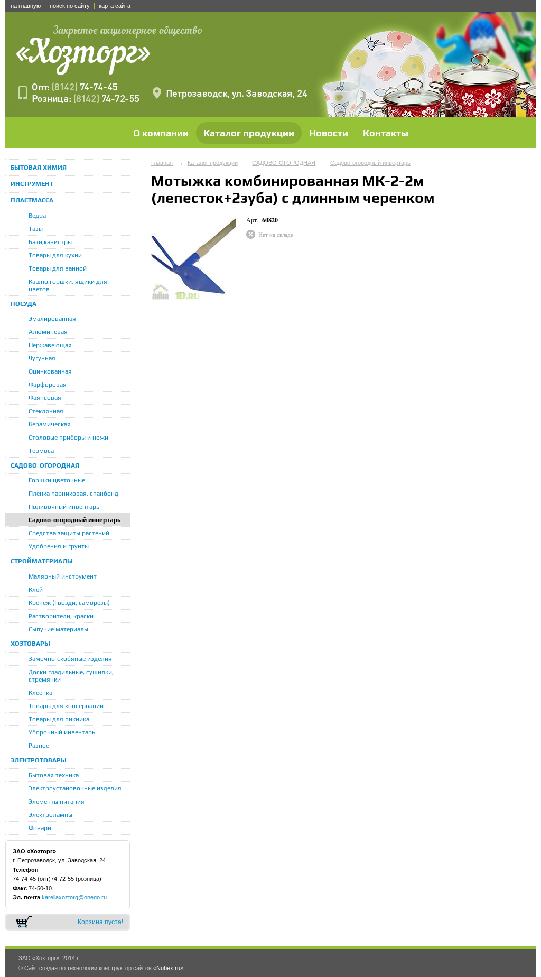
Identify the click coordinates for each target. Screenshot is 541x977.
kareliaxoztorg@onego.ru (74, 897)
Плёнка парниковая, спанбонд (73, 493)
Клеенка (40, 692)
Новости (328, 132)
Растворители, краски (61, 616)
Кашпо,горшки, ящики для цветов (68, 285)
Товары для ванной (58, 268)
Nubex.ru (168, 968)
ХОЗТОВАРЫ (30, 643)
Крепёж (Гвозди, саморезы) (69, 603)
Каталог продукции (248, 132)
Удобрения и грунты (59, 546)
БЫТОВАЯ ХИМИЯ (39, 167)
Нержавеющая (50, 345)
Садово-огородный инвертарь (75, 520)
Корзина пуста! (100, 922)
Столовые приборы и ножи (68, 437)
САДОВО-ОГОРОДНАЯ (45, 465)
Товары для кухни (55, 255)
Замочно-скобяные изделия (70, 659)
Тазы (36, 228)
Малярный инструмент (63, 576)
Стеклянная (46, 411)
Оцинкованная (50, 371)
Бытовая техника (54, 775)
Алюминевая (48, 332)
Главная (162, 163)
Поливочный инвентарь (64, 506)
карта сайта (114, 6)
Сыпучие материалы (58, 629)
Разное (39, 745)
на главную (26, 6)
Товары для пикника (59, 719)
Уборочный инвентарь (62, 732)
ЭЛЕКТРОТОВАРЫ (39, 760)
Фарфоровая (48, 384)
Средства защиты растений (69, 533)
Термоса (41, 450)
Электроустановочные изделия (75, 788)
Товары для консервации (66, 706)
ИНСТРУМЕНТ (32, 184)
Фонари (40, 828)
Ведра (37, 215)
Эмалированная (52, 318)
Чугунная (42, 358)
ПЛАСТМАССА (32, 200)
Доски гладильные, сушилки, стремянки (71, 675)
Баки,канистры (50, 242)
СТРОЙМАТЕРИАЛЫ (42, 561)
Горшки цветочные (57, 480)
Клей (36, 589)
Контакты (385, 132)
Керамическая (50, 424)
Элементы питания (57, 801)
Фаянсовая (45, 398)
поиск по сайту (70, 6)
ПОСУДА (23, 304)
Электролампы (50, 814)
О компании (161, 132)
